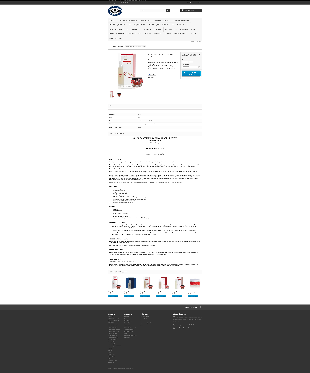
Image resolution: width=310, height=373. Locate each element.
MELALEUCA (111, 362)
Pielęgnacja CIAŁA (179, 25)
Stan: (149, 60)
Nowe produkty (127, 318)
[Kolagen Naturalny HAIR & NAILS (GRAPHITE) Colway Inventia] (147, 283)
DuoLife (148, 34)
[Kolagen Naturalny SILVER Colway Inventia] (111, 94)
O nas (125, 333)
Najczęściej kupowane (129, 320)
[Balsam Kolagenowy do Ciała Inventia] (195, 283)
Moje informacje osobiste (146, 323)
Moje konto (144, 314)
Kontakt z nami (190, 2)
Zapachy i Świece (180, 34)
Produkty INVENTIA (117, 34)
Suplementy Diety (132, 29)
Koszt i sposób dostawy (130, 327)
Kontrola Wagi (115, 29)
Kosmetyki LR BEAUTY (188, 29)
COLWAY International (180, 20)
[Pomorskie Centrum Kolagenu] (123, 11)
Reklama (194, 34)
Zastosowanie (185, 64)
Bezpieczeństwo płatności (130, 335)
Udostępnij (152, 74)
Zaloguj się (198, 2)
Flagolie (157, 34)
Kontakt (192, 41)
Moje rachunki (143, 318)
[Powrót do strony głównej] (109, 46)
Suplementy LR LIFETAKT (152, 29)
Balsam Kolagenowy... (193, 292)
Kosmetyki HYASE (134, 34)
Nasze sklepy (127, 323)
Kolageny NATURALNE (128, 20)
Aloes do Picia (171, 29)
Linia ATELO (145, 20)
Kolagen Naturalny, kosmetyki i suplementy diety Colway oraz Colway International (127, 0)
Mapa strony (198, 41)
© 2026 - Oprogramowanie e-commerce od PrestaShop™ (121, 368)
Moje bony (142, 325)
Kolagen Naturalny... (113, 292)
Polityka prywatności (129, 329)
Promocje (126, 316)
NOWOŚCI (112, 20)
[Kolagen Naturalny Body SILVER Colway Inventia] (163, 283)
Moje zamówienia (144, 316)
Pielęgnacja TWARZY (117, 25)
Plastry (168, 34)
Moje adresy (143, 320)
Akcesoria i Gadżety (117, 38)
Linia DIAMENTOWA (160, 20)
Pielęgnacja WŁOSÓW (137, 25)
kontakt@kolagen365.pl (184, 328)
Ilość (183, 59)
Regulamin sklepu (128, 331)
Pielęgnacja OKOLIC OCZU (158, 25)
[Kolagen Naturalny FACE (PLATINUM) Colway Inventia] (179, 283)
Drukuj (152, 77)
